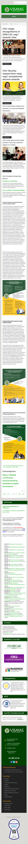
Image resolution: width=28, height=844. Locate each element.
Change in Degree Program (16, 565)
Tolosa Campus (7, 807)
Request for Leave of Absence (17, 561)
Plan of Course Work (14, 560)
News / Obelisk (9, 475)
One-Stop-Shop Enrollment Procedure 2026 (12, 769)
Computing (6, 780)
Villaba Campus (7, 809)
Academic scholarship (10, 181)
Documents (8, 486)
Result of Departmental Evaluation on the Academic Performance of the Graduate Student (14, 595)
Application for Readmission (16, 549)
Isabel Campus (7, 805)
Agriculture (6, 778)
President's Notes (10, 483)
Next (20, 494)
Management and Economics (10, 790)
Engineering (6, 786)
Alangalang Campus (8, 803)
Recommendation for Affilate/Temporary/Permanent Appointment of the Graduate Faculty (14, 599)
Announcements (10, 481)
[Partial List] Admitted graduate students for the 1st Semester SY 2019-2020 (13, 466)
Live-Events (8, 478)
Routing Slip (13, 590)
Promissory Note (14, 564)
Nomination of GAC (14, 555)
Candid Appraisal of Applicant (16, 547)
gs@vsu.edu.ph (9, 632)
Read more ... (7, 63)
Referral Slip (13, 591)
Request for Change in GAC (16, 557)
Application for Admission (16, 544)
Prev (9, 494)
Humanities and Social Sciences (10, 782)
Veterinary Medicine (8, 796)
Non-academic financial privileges (14, 190)
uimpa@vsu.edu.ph (11, 748)
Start (4, 494)
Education (6, 784)
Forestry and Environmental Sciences (11, 788)
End (23, 494)
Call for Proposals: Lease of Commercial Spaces (13, 771)
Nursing (5, 794)
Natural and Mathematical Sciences (11, 792)
